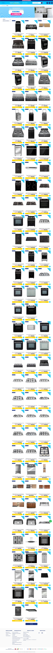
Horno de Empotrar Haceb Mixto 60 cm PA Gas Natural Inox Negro (18, 334)
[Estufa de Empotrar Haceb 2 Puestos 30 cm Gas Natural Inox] (44, 451)
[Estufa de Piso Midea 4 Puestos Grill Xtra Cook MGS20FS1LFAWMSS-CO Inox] (18, 469)
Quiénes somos (8, 632)
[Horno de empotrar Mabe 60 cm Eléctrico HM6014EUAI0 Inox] (18, 593)
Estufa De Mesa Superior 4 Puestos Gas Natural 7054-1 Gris (44, 104)
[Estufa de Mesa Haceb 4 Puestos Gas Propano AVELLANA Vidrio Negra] (18, 363)
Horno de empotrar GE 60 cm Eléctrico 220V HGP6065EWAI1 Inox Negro (44, 157)
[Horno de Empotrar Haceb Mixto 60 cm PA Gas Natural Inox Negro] (18, 327)
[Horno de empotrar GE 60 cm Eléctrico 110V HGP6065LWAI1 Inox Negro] (31, 150)
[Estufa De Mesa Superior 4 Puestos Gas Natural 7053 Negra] (44, 133)
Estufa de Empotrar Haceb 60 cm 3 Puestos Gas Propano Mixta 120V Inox (44, 281)
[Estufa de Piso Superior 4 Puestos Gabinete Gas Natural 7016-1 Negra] (31, 115)
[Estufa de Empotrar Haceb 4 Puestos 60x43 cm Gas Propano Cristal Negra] (44, 168)
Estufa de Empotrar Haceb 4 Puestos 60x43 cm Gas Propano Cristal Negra (44, 175)
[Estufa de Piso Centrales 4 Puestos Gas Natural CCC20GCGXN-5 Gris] (44, 557)
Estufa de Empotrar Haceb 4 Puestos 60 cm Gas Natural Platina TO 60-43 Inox (18, 405)
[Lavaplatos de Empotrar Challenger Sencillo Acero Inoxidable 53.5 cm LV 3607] (31, 522)
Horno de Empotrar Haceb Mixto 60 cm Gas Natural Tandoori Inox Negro (44, 299)
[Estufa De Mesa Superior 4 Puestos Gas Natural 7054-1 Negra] (31, 97)
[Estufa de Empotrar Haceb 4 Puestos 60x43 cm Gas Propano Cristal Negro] (44, 239)
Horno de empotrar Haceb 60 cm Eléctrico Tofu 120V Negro (18, 228)
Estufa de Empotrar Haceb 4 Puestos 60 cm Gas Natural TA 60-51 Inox (44, 423)
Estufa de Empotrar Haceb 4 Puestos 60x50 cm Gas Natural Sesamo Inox (44, 228)
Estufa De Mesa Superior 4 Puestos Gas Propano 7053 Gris (18, 140)
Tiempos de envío (14, 641)
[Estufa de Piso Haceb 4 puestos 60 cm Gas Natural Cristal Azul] (31, 256)
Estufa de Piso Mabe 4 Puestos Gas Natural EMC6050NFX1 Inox (18, 582)
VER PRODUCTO (17, 36)
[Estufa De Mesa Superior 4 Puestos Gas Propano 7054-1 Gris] (31, 62)
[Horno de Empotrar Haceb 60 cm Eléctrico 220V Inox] (31, 327)
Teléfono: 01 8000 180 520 (26, 635)
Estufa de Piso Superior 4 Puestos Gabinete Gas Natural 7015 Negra (31, 140)
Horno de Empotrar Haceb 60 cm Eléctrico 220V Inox (31, 334)
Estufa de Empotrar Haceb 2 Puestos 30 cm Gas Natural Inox (44, 458)
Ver (23, 36)
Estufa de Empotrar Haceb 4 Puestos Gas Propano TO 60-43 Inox (31, 405)
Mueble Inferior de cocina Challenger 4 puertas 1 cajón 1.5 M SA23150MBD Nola (31, 512)
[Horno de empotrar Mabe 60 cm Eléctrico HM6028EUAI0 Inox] (31, 557)
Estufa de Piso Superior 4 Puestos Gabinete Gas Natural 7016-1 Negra (31, 122)
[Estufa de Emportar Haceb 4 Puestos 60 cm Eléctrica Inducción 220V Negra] (31, 239)
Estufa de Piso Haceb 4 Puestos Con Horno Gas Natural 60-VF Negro (18, 618)
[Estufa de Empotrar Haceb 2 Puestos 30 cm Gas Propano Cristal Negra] (18, 239)
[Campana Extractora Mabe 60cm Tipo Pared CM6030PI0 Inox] (31, 540)
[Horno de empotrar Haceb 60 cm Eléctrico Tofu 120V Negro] (18, 221)
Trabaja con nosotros (8, 633)
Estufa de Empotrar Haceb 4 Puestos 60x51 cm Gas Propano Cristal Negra (44, 193)
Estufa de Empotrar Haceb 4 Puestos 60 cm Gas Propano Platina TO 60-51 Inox (18, 388)
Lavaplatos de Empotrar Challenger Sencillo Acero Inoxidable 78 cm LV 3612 (44, 512)
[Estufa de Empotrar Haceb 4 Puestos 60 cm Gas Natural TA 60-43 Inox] (18, 451)
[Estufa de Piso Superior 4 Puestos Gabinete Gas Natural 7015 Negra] (31, 133)
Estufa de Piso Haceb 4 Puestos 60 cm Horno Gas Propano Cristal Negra (18, 193)
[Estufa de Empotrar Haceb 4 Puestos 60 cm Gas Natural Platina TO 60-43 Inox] (18, 398)
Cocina (7, 5)
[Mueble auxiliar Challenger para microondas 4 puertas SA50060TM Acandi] (44, 469)
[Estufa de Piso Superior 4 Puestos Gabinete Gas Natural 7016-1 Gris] (44, 115)
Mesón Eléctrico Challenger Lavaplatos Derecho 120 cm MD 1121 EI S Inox (44, 529)
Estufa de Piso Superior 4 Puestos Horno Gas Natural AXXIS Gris (44, 69)
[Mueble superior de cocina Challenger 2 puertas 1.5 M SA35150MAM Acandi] (31, 487)
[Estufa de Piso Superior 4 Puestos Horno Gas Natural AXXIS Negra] (44, 44)
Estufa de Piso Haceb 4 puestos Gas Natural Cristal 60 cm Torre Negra (18, 281)
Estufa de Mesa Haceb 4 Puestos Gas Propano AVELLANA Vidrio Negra (18, 370)
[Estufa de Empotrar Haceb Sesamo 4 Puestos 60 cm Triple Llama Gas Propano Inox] (31, 451)
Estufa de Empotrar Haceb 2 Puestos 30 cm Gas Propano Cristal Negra (18, 246)
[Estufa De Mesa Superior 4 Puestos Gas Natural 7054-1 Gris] (44, 97)
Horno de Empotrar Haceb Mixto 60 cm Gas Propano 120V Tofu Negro (18, 299)
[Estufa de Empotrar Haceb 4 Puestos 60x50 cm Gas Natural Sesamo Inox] (44, 221)
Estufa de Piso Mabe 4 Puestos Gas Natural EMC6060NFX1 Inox (18, 157)
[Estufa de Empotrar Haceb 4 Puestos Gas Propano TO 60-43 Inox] (31, 398)
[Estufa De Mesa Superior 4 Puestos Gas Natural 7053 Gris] (44, 79)
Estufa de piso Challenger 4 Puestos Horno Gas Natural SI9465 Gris (44, 264)
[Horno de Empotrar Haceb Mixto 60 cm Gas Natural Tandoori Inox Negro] (44, 292)
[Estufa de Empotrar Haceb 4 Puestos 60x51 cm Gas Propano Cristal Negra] (44, 186)
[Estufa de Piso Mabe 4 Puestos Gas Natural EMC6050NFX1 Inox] (18, 575)
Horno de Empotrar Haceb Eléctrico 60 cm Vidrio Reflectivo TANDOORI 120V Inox (44, 352)
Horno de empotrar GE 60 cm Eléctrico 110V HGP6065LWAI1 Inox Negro (31, 157)
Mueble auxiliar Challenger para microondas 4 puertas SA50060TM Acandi (44, 476)
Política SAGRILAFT (14, 636)
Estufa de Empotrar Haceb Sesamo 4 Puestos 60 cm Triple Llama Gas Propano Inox (31, 458)
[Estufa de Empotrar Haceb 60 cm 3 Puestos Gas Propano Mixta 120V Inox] (44, 274)
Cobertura (7, 634)
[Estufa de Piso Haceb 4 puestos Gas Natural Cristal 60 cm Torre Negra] (18, 274)
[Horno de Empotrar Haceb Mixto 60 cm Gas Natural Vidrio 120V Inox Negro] (18, 310)
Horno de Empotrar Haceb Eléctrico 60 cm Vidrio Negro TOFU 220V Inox (31, 352)
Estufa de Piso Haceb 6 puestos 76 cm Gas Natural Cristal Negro (31, 51)
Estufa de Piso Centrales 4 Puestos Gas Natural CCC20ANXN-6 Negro (18, 33)
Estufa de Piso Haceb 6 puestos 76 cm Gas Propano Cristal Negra (31, 228)
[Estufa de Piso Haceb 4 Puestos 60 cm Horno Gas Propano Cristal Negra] (18, 186)
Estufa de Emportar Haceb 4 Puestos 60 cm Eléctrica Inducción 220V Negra (31, 246)
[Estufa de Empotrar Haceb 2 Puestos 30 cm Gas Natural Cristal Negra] (18, 168)
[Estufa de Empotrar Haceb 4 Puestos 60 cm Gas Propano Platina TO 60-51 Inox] (18, 380)
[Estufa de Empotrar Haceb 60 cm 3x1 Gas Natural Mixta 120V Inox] (18, 416)
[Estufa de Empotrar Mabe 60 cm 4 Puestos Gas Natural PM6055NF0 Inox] (18, 557)
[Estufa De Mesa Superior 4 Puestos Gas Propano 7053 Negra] (18, 62)
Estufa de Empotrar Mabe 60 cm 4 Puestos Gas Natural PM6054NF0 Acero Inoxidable (18, 547)
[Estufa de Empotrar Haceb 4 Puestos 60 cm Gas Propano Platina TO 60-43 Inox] (44, 380)
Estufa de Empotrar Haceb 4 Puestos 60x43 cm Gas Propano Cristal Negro (44, 246)
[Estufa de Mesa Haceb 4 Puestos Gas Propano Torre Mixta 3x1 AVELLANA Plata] (44, 363)
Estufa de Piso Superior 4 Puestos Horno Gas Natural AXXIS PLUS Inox (18, 122)
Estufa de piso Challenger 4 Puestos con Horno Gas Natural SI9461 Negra (31, 281)
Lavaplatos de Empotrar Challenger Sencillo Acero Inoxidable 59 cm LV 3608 (18, 529)
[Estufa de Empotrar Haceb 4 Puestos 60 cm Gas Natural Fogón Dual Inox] (18, 434)
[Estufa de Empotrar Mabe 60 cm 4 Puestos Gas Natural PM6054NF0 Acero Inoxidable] (18, 540)
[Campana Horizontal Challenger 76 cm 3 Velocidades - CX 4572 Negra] (31, 611)
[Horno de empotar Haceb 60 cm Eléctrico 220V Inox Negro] (44, 203)
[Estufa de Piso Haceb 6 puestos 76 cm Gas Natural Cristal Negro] (31, 44)
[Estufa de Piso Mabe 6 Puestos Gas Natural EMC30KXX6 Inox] (31, 469)
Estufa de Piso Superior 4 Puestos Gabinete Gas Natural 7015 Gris (31, 87)
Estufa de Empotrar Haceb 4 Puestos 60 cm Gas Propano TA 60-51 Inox (31, 423)
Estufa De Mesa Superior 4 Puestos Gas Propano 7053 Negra (18, 69)
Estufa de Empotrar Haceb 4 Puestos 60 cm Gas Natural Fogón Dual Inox (18, 441)
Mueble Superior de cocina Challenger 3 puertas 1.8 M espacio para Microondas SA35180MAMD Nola (18, 494)
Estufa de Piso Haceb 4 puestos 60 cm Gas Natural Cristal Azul (31, 264)
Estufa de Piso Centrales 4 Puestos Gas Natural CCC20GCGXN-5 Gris (44, 565)
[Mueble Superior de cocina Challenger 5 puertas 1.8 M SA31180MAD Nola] (44, 487)
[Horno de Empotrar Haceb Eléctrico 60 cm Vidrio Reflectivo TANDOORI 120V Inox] (44, 345)
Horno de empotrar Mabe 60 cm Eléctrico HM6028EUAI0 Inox (31, 565)
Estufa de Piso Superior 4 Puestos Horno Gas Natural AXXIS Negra (44, 51)
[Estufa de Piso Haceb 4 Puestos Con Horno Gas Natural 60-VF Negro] (18, 611)
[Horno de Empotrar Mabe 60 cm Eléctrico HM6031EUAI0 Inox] (44, 540)
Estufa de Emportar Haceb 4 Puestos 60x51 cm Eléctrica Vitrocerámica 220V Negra (31, 193)
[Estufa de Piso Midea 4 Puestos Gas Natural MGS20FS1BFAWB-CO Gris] (31, 593)
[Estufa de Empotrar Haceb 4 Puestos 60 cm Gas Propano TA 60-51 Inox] (31, 416)
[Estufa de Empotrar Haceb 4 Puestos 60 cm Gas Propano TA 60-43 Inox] (44, 434)
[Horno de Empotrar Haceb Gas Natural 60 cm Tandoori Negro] (18, 345)
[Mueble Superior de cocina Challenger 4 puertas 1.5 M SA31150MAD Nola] (18, 504)
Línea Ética (13, 635)
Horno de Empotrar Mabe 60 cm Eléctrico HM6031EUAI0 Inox (44, 547)
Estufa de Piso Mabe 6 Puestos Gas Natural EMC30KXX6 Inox (31, 476)
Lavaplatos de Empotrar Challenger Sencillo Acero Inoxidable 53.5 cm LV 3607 (31, 529)
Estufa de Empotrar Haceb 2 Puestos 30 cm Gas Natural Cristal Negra (18, 175)
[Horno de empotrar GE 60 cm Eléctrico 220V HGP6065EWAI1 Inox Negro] (44, 150)
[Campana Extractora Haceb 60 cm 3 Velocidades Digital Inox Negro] (31, 168)
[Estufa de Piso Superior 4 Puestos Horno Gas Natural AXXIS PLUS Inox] (18, 115)
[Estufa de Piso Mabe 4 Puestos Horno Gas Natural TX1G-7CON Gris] (44, 593)
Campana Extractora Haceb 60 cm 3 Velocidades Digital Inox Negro (31, 175)
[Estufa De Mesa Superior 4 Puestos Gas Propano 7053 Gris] (18, 133)
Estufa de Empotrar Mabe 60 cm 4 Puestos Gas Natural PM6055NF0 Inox (18, 565)
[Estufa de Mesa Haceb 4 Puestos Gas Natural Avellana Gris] (18, 44)
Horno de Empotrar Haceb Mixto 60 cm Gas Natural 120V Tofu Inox (31, 299)
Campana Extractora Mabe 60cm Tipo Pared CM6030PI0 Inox (31, 547)
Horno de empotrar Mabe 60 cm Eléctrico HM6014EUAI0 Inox (18, 600)
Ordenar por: (40, 19)
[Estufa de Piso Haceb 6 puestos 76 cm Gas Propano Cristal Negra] (31, 221)
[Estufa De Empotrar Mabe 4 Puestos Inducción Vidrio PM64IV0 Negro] (44, 575)
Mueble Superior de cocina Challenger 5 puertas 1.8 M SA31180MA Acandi (44, 33)
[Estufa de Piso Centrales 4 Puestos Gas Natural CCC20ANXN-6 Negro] (18, 26)
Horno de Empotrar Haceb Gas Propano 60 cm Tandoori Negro (44, 334)
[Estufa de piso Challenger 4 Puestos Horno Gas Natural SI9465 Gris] (44, 256)
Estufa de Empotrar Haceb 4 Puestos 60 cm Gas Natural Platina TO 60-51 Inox (31, 388)
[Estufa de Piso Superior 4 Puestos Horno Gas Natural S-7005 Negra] (18, 79)
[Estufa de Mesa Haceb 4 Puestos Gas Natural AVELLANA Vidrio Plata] (31, 363)
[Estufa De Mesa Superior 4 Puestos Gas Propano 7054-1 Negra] (18, 97)
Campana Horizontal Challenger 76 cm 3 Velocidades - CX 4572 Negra (31, 618)
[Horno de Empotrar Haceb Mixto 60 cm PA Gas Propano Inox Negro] (31, 310)
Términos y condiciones (15, 632)
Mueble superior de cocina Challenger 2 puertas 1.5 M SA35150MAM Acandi (31, 494)
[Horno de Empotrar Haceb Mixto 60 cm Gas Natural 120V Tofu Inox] (31, 292)
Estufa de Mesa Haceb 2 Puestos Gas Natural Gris (31, 33)
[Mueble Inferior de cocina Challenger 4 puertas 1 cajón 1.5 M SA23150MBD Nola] (31, 504)
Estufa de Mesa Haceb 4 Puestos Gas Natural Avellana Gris (18, 51)
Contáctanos (24, 633)
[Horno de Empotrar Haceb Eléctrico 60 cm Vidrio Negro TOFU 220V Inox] (31, 345)
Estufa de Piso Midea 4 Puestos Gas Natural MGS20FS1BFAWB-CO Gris (31, 600)
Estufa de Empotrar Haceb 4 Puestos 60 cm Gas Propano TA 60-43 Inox (44, 441)
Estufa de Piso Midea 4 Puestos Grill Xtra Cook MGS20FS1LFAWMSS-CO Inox (18, 476)
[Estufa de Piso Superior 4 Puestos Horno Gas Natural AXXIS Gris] (44, 62)
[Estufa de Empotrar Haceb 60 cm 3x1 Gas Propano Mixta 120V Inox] (44, 398)
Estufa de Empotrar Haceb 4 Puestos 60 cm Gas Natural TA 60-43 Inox (18, 458)
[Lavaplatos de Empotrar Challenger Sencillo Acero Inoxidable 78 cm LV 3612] (44, 504)
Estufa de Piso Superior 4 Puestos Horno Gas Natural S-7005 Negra (18, 87)
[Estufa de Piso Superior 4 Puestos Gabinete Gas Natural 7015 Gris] (31, 79)
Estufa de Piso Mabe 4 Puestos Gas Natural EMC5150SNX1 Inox (31, 582)
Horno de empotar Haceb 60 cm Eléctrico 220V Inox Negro (44, 211)
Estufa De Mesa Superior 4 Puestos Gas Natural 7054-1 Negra (31, 104)
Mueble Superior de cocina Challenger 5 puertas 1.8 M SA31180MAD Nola (44, 494)
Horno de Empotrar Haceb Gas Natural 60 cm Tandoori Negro (18, 352)
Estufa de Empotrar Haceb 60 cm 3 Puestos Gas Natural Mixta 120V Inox (31, 441)
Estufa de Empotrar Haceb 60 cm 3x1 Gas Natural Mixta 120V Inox (18, 423)
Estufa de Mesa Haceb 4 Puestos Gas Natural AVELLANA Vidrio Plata (31, 370)
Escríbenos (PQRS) (25, 634)
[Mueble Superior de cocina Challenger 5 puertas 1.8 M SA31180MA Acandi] (44, 26)
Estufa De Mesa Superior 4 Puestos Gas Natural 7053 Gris (44, 87)
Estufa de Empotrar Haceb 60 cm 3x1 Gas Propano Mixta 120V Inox (44, 405)
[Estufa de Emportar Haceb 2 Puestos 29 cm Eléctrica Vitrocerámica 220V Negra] (18, 256)
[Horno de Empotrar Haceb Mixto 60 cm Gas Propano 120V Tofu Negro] (18, 292)
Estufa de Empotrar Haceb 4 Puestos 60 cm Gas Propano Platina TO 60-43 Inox (44, 388)
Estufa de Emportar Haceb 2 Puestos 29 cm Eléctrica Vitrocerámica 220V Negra (18, 264)
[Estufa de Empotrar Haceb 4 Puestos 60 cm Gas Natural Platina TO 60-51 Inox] (31, 380)
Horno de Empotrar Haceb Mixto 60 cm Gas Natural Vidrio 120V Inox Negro (18, 317)
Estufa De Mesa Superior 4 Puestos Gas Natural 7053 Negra (44, 140)
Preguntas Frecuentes (26, 632)
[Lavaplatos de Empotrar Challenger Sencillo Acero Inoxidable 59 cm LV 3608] (18, 522)
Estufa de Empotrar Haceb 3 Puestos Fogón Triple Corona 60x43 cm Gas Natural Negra (18, 211)
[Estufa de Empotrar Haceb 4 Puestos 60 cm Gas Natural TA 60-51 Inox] (44, 416)
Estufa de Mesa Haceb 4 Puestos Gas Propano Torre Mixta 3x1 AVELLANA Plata (44, 370)
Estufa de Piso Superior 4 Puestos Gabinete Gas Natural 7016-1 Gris (44, 122)
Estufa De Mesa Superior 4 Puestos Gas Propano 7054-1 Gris (31, 69)
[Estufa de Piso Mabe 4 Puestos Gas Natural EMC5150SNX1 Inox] (31, 575)
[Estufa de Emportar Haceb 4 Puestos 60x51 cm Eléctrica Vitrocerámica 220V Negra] (31, 186)
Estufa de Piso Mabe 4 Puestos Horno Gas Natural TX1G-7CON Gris (44, 600)
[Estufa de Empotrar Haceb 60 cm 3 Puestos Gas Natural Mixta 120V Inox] (31, 434)
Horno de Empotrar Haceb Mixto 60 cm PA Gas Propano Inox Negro (31, 317)
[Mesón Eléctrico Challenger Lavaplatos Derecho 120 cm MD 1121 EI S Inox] (44, 522)
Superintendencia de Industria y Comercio (17, 637)
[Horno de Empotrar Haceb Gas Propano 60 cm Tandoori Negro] (44, 327)
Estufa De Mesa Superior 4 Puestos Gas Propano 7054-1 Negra (18, 104)
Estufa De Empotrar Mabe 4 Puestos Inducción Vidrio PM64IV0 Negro (44, 582)
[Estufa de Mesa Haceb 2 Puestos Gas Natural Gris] (31, 26)
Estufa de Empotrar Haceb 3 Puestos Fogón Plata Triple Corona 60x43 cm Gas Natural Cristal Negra (31, 211)
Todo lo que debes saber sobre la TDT (16, 644)
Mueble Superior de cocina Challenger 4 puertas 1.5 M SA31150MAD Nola (18, 512)
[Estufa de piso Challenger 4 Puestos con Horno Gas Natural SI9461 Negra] (31, 274)
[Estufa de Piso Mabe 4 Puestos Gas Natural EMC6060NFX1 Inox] (18, 150)
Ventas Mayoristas (8, 635)
